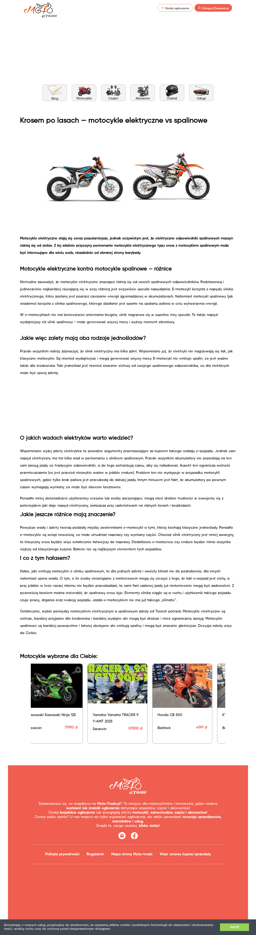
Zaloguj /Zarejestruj (215, 8)
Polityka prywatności (62, 854)
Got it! (234, 927)
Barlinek (87, 728)
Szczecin (218, 728)
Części (113, 98)
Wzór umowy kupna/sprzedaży (185, 854)
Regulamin (95, 854)
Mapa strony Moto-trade (132, 854)
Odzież (172, 98)
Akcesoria (143, 98)
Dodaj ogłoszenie (177, 8)
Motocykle (84, 98)
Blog (54, 98)
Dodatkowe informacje (129, 929)
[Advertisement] (128, 46)
